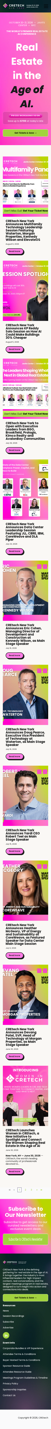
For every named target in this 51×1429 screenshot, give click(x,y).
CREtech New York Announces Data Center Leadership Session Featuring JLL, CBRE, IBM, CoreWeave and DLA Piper (25, 532)
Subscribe (8, 1321)
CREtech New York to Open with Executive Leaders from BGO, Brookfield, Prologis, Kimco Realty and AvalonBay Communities (25, 431)
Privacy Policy (10, 1383)
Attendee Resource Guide (17, 1371)
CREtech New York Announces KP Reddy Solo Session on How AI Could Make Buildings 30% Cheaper (23, 331)
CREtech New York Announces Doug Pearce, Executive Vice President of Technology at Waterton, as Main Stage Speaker (25, 737)
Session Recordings (13, 1316)
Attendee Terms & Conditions (19, 1354)
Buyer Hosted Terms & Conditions (21, 1360)
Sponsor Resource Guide (16, 1365)
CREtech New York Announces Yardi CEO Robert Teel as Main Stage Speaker (23, 835)
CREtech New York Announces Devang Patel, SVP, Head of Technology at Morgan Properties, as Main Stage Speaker (24, 1037)
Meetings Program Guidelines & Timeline (25, 1377)
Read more (14, 251)
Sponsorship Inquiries (14, 1389)
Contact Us (9, 1395)
